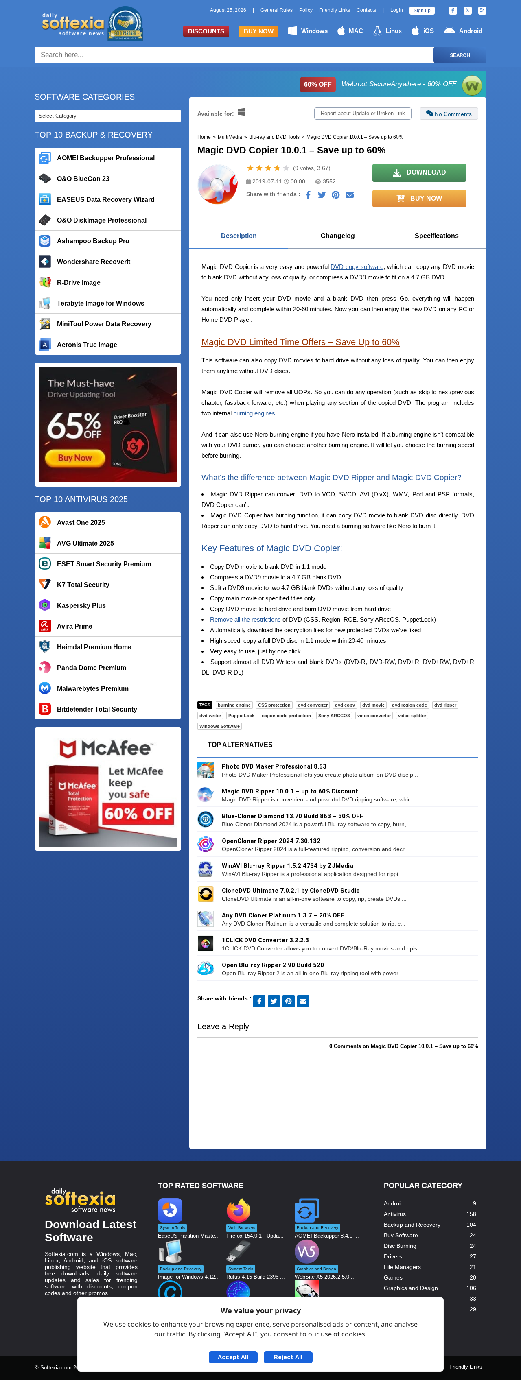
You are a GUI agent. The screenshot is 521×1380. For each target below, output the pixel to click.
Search (460, 55)
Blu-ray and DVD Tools (274, 137)
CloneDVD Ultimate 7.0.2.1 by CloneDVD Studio (291, 890)
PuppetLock (241, 715)
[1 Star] (250, 168)
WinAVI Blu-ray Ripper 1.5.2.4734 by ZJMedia (287, 865)
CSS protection (274, 705)
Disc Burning (400, 1245)
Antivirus (395, 1214)
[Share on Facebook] (308, 197)
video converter (374, 715)
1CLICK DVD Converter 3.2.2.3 (265, 940)
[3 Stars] (268, 168)
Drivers (393, 1256)
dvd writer (210, 715)
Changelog (338, 235)
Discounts (206, 31)
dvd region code (409, 705)
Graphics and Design (411, 1288)
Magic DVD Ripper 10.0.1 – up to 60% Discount (290, 791)
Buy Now (259, 31)
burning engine (234, 705)
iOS (428, 30)
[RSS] (482, 11)
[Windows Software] (241, 113)
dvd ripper (445, 705)
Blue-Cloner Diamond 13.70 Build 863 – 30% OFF (292, 816)
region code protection (286, 715)
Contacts (366, 10)
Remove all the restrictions (245, 619)
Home (204, 137)
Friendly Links (334, 10)
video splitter (412, 715)
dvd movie (373, 705)
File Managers (402, 1267)
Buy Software (401, 1235)
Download (425, 172)
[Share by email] (350, 197)
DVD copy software (357, 266)
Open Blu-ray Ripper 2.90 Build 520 (273, 965)
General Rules (276, 10)
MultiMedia (230, 137)
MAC (356, 30)
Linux (394, 30)
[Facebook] (453, 11)
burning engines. (255, 413)
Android (470, 30)
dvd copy (345, 705)
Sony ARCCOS (334, 715)
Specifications (437, 235)
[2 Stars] (259, 168)
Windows (314, 30)
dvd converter (313, 705)
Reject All (288, 1357)
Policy (306, 10)
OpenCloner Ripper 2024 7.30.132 (271, 841)
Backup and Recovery (412, 1224)
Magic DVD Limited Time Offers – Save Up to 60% (300, 342)
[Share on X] (322, 197)
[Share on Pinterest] (336, 197)
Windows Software (219, 726)
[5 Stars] (286, 168)
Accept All (233, 1357)
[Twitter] (468, 11)
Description (239, 235)
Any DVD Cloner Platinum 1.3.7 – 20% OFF (283, 915)
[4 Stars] (277, 168)
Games (393, 1277)
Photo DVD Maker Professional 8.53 (274, 766)
